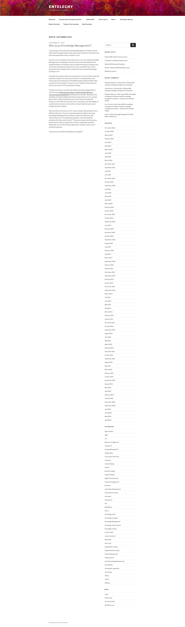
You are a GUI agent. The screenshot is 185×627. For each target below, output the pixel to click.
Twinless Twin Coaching (71, 24)
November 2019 (110, 214)
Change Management (111, 449)
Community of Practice (112, 456)
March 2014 (108, 294)
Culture (107, 467)
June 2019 (108, 225)
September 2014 (110, 290)
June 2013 (108, 301)
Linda (106, 114)
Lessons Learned (110, 536)
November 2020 (110, 178)
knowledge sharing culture (113, 525)
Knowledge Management (112, 521)
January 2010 (109, 398)
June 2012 (108, 337)
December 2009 (110, 402)
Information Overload (111, 492)
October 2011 (109, 355)
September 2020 (110, 185)
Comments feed (110, 601)
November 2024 (110, 128)
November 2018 (110, 232)
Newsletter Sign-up (126, 19)
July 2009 (108, 409)
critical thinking (109, 464)
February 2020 (109, 207)
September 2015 (110, 276)
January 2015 (109, 283)
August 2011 (109, 362)
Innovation (108, 496)
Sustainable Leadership (112, 568)
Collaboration (109, 453)
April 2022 (108, 157)
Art (106, 438)
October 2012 (109, 326)
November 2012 (110, 322)
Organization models (111, 547)
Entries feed (108, 598)
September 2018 (110, 239)
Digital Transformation (111, 478)
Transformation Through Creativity (70, 19)
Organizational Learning (112, 550)
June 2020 (108, 193)
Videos (107, 575)
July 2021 (108, 171)
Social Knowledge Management (114, 561)
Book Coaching (87, 24)
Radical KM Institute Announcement (116, 57)
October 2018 (109, 236)
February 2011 (109, 373)
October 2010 (109, 377)
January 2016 (109, 268)
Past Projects (103, 19)
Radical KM (90, 19)
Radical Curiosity (54, 24)
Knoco (107, 511)
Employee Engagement (112, 482)
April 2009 (108, 420)
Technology (108, 572)
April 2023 (108, 146)
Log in (106, 594)
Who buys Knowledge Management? (70, 45)
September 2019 (110, 221)
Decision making (110, 471)
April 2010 (108, 391)
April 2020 (108, 200)
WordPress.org (109, 605)
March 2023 (108, 149)
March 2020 (109, 203)
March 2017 (108, 258)
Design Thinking (110, 474)
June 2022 (108, 153)
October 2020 (109, 182)
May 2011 (108, 366)
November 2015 (110, 272)
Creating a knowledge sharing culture (116, 60)
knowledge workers (111, 529)
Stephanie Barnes (110, 82)
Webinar (107, 583)
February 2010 (109, 395)
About (113, 19)
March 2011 (108, 369)
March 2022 (108, 160)
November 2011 (110, 351)
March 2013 (108, 312)
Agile (106, 435)
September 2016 (110, 261)
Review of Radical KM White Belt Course (117, 67)
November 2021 (110, 164)
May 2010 (108, 387)
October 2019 (109, 218)
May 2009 (108, 416)
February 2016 (109, 265)
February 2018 (109, 250)
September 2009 (110, 405)
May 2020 (108, 196)
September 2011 (110, 359)
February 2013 (109, 315)
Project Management (111, 554)
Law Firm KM (109, 532)
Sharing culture (109, 557)
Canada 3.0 (108, 446)
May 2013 (108, 304)
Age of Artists (109, 431)
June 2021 (108, 175)
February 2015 (109, 279)
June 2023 (108, 142)
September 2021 (110, 167)
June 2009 (108, 413)
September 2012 (110, 330)
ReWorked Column (110, 71)
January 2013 (109, 319)
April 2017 (108, 254)
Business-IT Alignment (112, 442)
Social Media (109, 565)
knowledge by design (111, 518)
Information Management (113, 489)
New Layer (108, 543)
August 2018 (109, 243)
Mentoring (108, 539)
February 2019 (109, 229)
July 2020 (108, 189)
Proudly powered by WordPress (58, 622)
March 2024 (108, 135)
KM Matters (108, 507)
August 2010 (109, 384)
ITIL (106, 503)
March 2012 (108, 344)
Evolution (107, 485)
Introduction (108, 500)
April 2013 (108, 308)
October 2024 (109, 131)
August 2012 (109, 333)
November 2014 (110, 286)
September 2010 (110, 380)
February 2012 (109, 348)
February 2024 (109, 138)
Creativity (108, 460)
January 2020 (109, 211)
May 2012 (108, 340)
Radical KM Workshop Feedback (115, 64)
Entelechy (61, 7)
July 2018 (108, 247)
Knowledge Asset (110, 514)
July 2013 (108, 297)
